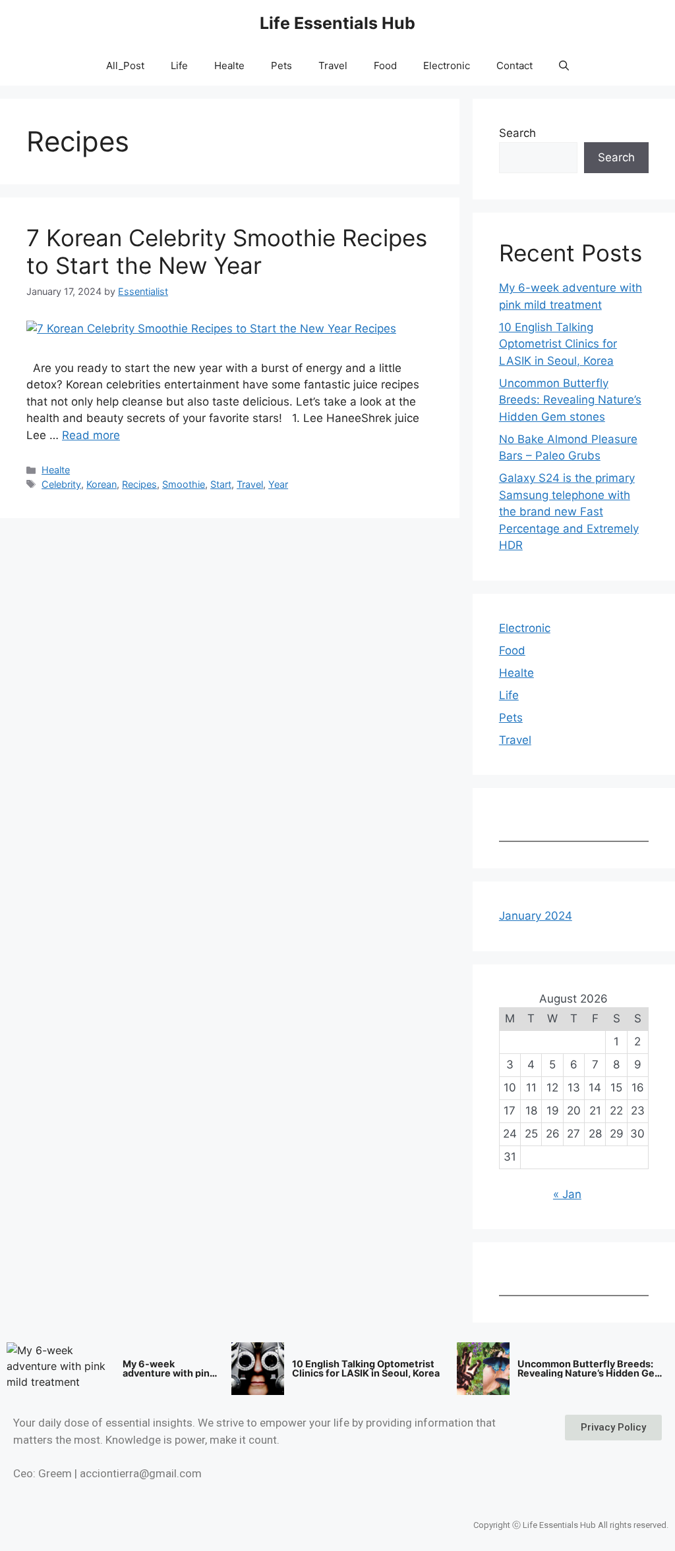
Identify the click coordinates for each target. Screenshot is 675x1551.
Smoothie (183, 484)
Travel (332, 65)
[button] (564, 66)
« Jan (567, 1194)
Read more (91, 435)
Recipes (139, 484)
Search (517, 133)
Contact (514, 65)
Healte (229, 65)
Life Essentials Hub (337, 23)
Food (385, 65)
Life (179, 65)
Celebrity (61, 484)
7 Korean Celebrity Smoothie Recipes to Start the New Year (226, 251)
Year (278, 484)
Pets (281, 65)
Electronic (446, 65)
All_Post (125, 65)
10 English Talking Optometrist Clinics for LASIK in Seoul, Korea (558, 344)
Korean (101, 484)
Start (220, 484)
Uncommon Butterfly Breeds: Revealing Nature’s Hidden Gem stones (570, 400)
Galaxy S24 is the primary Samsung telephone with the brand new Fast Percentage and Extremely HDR (569, 511)
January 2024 (535, 915)
